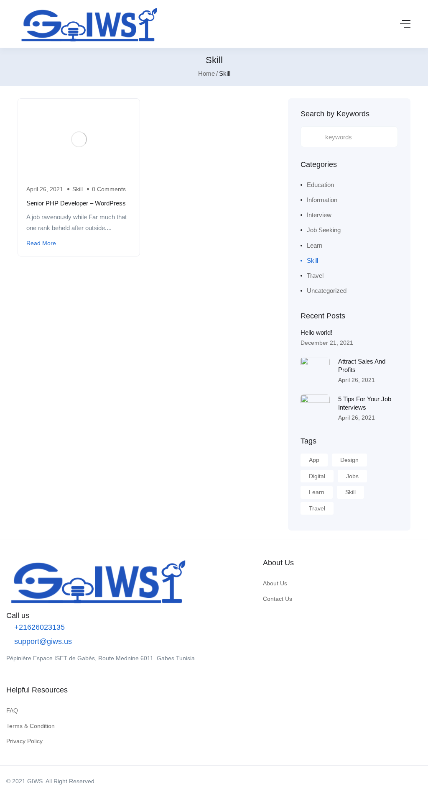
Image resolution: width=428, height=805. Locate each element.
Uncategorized (326, 290)
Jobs (352, 476)
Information (322, 199)
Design (349, 459)
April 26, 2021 (356, 380)
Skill (77, 189)
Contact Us (277, 598)
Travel (315, 275)
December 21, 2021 (327, 342)
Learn (314, 245)
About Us (275, 583)
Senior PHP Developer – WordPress (76, 203)
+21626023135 (38, 627)
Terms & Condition (30, 726)
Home (206, 73)
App (314, 459)
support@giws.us (42, 641)
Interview (319, 214)
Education (320, 184)
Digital (317, 476)
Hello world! (316, 332)
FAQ (12, 710)
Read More (41, 243)
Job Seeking (324, 229)
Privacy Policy (24, 741)
